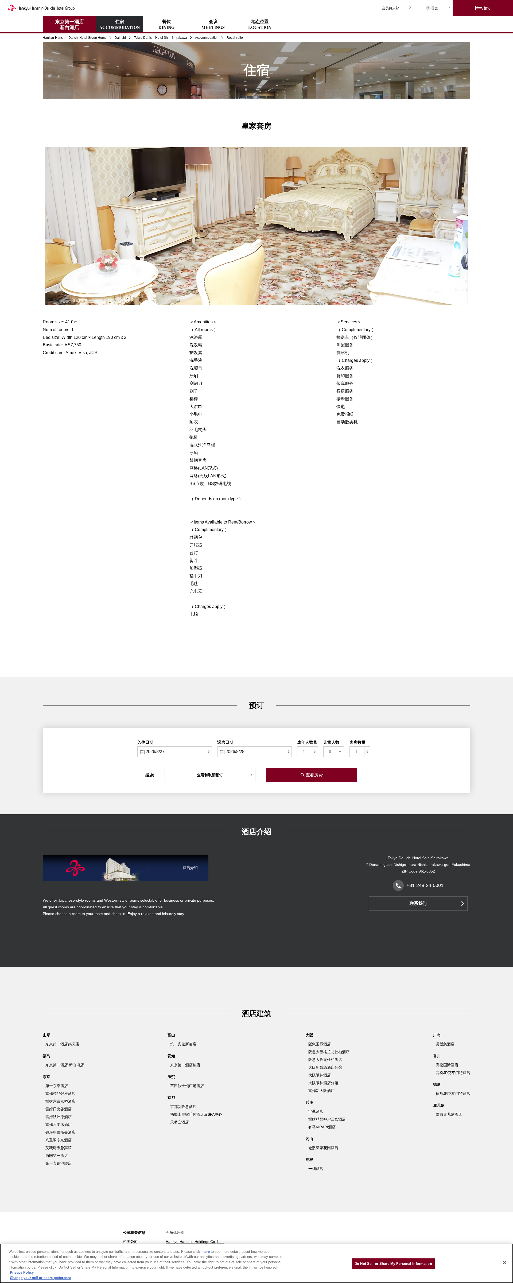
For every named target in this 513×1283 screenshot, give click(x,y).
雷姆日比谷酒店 (58, 1109)
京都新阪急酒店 (183, 1106)
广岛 (437, 1035)
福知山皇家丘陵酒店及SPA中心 (196, 1114)
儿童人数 (331, 742)
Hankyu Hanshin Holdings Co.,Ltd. (195, 1241)
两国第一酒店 (56, 1155)
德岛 (437, 1084)
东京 (46, 1077)
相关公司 (130, 1241)
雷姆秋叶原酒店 (58, 1117)
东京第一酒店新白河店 (69, 24)
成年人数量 (307, 742)
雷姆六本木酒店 (58, 1124)
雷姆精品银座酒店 (60, 1093)
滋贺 (171, 1077)
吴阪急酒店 (445, 1044)
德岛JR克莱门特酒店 (453, 1093)
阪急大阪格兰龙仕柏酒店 (328, 1052)
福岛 (46, 1056)
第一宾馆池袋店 (58, 1163)
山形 (46, 1035)
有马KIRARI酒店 (322, 1127)
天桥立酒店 (179, 1122)
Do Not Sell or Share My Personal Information (393, 1264)
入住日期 (145, 742)
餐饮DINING (166, 24)
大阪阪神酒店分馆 (323, 1083)
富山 (171, 1035)
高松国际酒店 (447, 1065)
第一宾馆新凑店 (183, 1044)
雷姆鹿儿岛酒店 (449, 1114)
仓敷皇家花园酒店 (323, 1148)
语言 (434, 8)
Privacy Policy (22, 1272)
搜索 (149, 775)
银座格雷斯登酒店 (60, 1132)
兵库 (309, 1102)
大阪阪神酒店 (319, 1075)
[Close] (504, 1263)
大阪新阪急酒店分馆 (325, 1067)
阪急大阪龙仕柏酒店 (325, 1059)
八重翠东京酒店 (58, 1140)
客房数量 (357, 742)
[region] (256, 1263)
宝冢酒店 (315, 1111)
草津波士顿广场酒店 (187, 1086)
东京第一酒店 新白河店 (64, 1065)
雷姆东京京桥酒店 (60, 1101)
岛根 (309, 1159)
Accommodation (207, 37)
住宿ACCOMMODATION (119, 24)
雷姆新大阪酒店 (321, 1090)
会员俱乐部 (390, 8)
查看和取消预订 (210, 775)
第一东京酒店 (56, 1086)
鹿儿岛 (438, 1105)
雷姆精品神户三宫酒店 (327, 1119)
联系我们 (418, 903)
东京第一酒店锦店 (185, 1065)
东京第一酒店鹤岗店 (62, 1044)
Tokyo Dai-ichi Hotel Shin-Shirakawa (160, 37)
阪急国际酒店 (319, 1044)
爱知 (171, 1056)
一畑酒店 (315, 1168)
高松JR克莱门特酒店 (453, 1073)
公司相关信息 (134, 1232)
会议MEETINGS (213, 24)
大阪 (309, 1035)
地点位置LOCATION (259, 24)
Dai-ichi (120, 37)
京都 (171, 1097)
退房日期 (225, 742)
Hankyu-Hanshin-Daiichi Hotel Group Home (75, 37)
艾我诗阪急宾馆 (58, 1148)
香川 (437, 1056)
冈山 (309, 1139)
